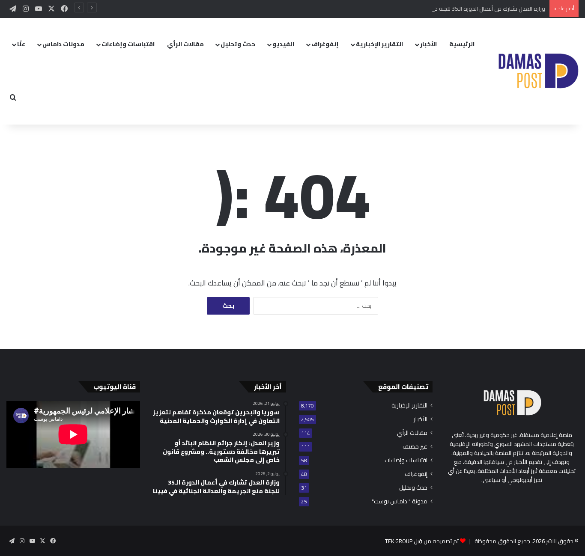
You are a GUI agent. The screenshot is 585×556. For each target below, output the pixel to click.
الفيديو (283, 44)
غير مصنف (415, 446)
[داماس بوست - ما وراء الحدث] (538, 71)
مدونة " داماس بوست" (399, 501)
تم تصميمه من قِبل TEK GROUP (422, 541)
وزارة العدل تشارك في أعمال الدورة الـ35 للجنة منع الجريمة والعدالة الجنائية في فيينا (448, 8)
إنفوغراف (325, 44)
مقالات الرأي (185, 44)
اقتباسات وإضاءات (128, 44)
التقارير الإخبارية (379, 44)
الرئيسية (462, 44)
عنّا (21, 44)
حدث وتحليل (238, 44)
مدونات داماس (63, 44)
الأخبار (428, 44)
